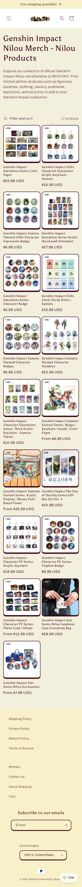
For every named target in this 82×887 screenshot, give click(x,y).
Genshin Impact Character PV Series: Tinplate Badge (57, 562)
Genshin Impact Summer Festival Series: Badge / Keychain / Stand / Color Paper (60, 427)
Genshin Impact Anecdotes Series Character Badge (16, 300)
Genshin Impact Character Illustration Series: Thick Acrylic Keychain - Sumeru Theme (19, 429)
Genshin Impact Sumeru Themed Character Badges (21, 362)
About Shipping (20, 786)
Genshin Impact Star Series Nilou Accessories (21, 685)
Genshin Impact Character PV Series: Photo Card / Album (18, 624)
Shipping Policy (20, 719)
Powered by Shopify (51, 879)
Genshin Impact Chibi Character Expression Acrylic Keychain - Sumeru (58, 173)
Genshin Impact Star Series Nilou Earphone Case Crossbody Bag (58, 624)
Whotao (14, 767)
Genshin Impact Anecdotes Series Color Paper (20, 171)
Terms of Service (21, 748)
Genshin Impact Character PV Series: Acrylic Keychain (18, 562)
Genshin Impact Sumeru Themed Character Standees (60, 362)
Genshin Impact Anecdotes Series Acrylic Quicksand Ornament (60, 237)
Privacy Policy (19, 728)
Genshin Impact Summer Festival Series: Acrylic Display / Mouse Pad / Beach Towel (21, 497)
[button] (9, 18)
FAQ (12, 796)
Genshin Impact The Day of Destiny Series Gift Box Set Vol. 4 (60, 495)
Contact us (17, 776)
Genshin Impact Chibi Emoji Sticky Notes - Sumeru (58, 300)
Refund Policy (19, 738)
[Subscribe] (66, 825)
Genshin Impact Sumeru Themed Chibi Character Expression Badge (21, 237)
